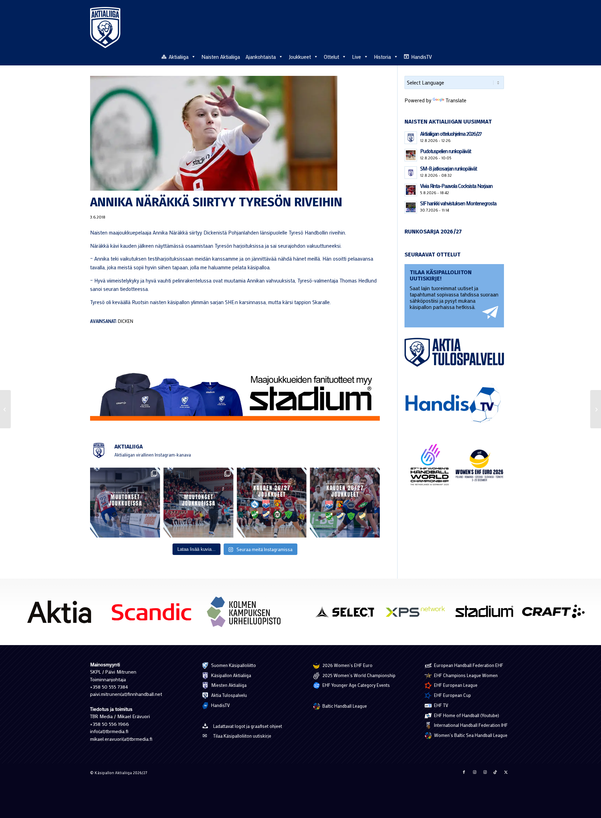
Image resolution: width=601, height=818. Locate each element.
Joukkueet (300, 56)
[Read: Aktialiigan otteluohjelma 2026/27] (410, 138)
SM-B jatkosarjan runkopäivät (448, 168)
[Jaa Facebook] (464, 772)
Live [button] (356, 56)
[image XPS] (417, 613)
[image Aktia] (62, 614)
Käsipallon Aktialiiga (230, 675)
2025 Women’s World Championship (358, 675)
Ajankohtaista (261, 56)
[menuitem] (507, 56)
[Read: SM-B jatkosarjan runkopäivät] (410, 172)
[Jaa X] (505, 772)
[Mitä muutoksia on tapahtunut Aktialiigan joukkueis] (198, 503)
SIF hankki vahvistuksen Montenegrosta (458, 203)
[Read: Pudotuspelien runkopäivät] (410, 155)
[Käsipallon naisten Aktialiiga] (105, 27)
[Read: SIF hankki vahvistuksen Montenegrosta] (410, 207)
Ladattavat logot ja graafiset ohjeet (247, 726)
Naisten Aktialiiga (220, 56)
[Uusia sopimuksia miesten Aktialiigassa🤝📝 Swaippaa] (125, 503)
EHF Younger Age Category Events (355, 685)
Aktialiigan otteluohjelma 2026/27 (451, 133)
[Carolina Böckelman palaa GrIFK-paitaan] (5, 409)
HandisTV (421, 56)
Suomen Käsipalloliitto (233, 665)
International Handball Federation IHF (470, 725)
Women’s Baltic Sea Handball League (470, 735)
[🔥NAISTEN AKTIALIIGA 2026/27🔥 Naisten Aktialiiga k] (272, 503)
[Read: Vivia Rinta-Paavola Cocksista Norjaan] (410, 190)
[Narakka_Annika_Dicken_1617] (235, 133)
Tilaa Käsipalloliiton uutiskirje (242, 736)
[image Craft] (555, 613)
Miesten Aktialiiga (228, 685)
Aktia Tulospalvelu (228, 695)
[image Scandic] (154, 614)
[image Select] (348, 613)
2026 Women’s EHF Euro (346, 665)
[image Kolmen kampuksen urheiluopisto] (246, 614)
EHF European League (455, 685)
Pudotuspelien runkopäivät (445, 151)
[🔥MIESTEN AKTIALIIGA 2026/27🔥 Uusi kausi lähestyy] (345, 503)
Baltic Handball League (344, 706)
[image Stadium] (486, 613)
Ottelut (331, 56)
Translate (456, 100)
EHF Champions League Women (465, 675)
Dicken (125, 321)
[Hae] (507, 55)
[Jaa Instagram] (474, 772)
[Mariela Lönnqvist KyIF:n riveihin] (595, 409)
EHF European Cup (452, 695)
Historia (382, 56)
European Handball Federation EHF (468, 665)
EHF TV (440, 705)
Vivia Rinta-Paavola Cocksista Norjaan (456, 185)
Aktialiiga (179, 56)
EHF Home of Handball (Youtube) (466, 715)
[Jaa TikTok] (495, 772)
